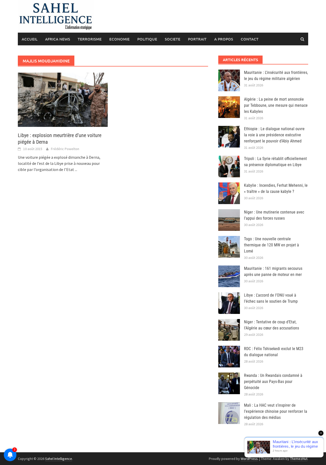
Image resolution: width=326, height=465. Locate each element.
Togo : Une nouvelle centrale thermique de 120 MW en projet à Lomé (271, 245)
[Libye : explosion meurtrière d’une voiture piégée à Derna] (63, 99)
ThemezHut (298, 458)
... (76, 169)
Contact (250, 39)
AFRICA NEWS (57, 39)
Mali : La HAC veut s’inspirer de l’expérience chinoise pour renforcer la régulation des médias (275, 411)
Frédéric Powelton (65, 149)
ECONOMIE (119, 39)
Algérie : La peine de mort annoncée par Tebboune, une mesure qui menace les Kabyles (276, 105)
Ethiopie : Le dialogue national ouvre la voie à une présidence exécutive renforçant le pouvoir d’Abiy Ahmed (274, 134)
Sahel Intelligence (58, 458)
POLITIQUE (147, 39)
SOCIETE (172, 39)
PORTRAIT (197, 39)
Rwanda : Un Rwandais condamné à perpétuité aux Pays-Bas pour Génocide (273, 381)
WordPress (249, 458)
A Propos (223, 39)
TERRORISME (90, 39)
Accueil (29, 39)
